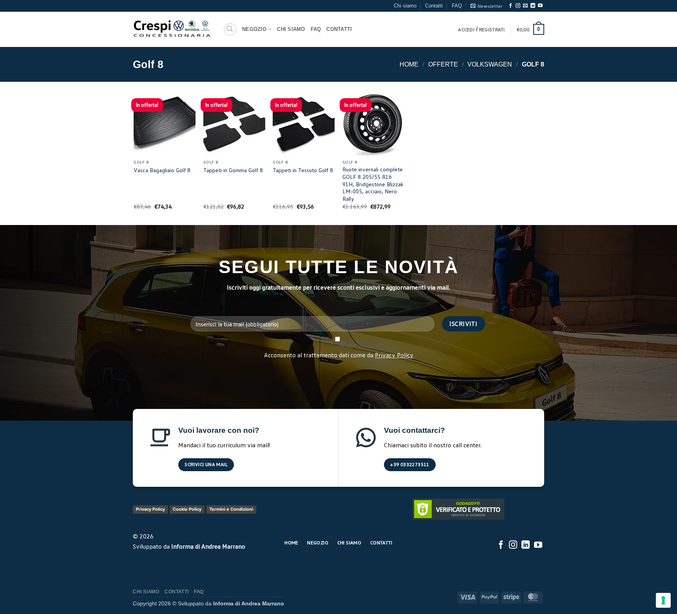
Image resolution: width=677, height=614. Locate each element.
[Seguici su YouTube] (540, 6)
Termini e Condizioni (231, 509)
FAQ (457, 6)
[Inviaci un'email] (525, 6)
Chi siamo (405, 6)
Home (409, 64)
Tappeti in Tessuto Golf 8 (303, 170)
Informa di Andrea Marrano (208, 546)
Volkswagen (489, 64)
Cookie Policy (187, 509)
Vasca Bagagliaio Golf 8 (162, 170)
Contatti (434, 6)
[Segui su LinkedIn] (532, 6)
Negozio (254, 29)
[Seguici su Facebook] (510, 6)
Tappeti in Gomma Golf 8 (233, 170)
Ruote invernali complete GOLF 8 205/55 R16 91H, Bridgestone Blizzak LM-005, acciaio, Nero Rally (373, 184)
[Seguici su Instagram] (518, 6)
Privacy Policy (394, 355)
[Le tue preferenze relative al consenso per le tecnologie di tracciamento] (663, 600)
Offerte (443, 64)
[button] (486, 6)
